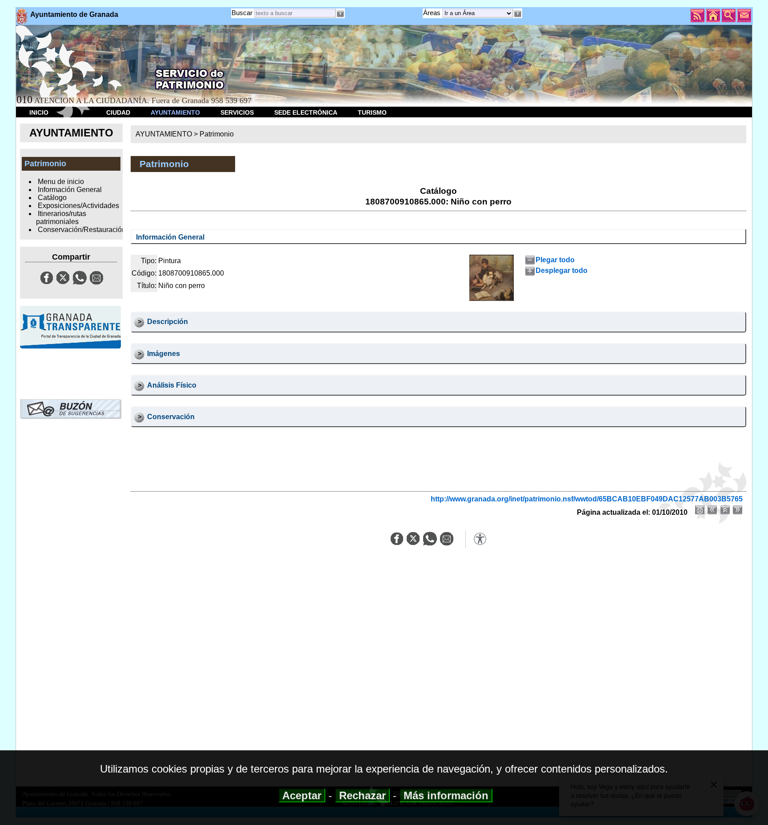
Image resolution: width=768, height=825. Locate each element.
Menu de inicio (61, 181)
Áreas (432, 12)
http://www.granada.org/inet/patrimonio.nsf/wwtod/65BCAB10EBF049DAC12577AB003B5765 (587, 499)
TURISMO (372, 112)
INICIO (38, 112)
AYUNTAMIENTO (175, 112)
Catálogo (52, 197)
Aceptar (302, 795)
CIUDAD (118, 112)
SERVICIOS (237, 112)
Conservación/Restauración (82, 229)
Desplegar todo (562, 270)
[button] (517, 14)
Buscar (242, 12)
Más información (446, 795)
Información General (70, 189)
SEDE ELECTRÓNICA (305, 112)
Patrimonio (217, 134)
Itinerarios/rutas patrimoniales (61, 217)
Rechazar (362, 795)
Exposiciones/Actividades (78, 205)
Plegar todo (555, 260)
